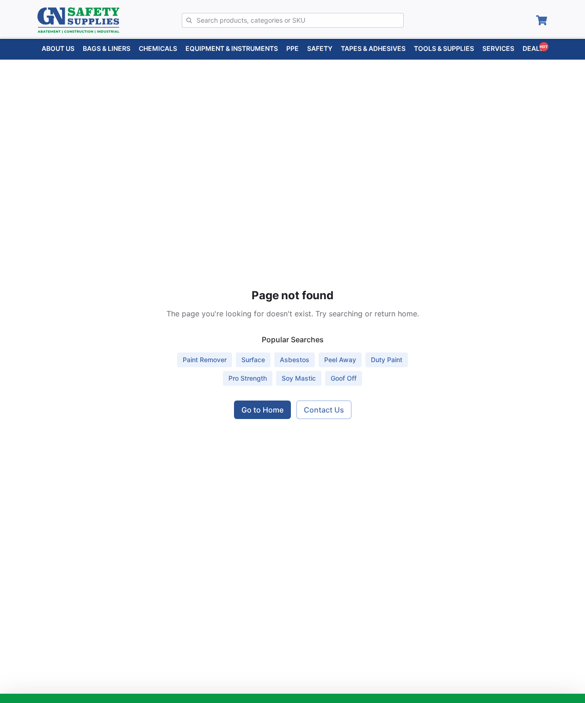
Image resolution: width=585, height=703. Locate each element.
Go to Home (262, 409)
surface (253, 360)
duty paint (386, 360)
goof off (344, 378)
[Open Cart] (541, 20)
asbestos (294, 360)
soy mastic (299, 378)
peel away (340, 360)
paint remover (205, 360)
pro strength (247, 378)
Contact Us (324, 409)
